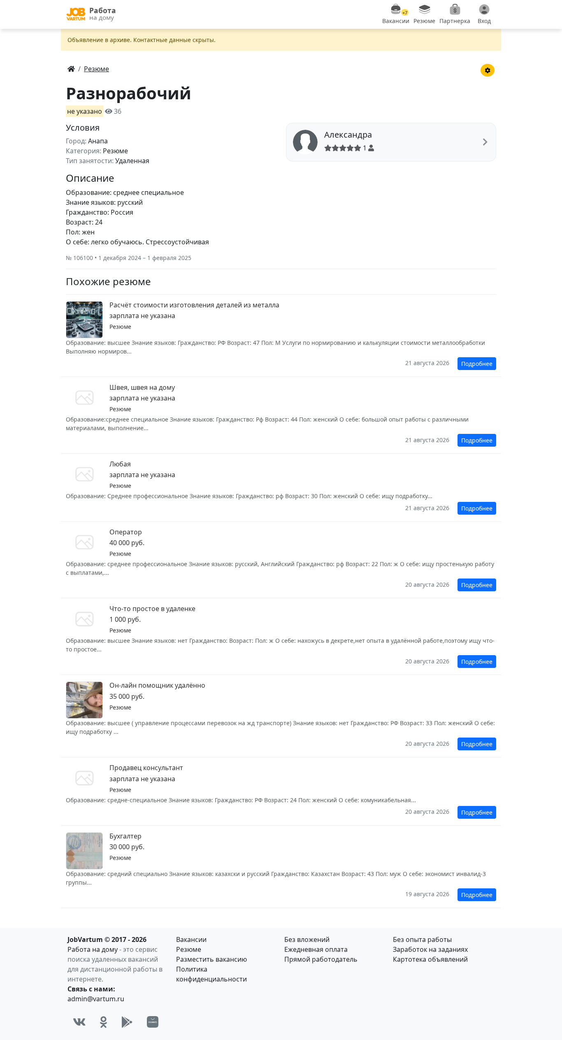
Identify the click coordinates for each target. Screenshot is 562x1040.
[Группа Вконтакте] (79, 1021)
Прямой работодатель (321, 959)
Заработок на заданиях (430, 949)
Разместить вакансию (211, 959)
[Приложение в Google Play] (127, 1021)
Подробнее (476, 364)
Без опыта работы (422, 939)
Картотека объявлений (430, 959)
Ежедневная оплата (316, 949)
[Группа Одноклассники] (104, 1021)
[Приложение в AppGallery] (153, 1022)
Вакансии (191, 939)
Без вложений (307, 939)
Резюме (188, 949)
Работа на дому (92, 949)
